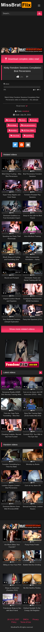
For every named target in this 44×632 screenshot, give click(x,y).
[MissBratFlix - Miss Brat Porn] (18, 5)
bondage (13, 125)
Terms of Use (25, 622)
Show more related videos (22, 329)
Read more (20, 106)
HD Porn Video (28, 130)
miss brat (16, 135)
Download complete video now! (23, 59)
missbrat (25, 111)
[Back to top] (37, 625)
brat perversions (29, 125)
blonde (34, 120)
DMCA (26, 619)
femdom (11, 120)
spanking (29, 135)
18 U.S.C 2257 (13, 619)
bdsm (23, 120)
